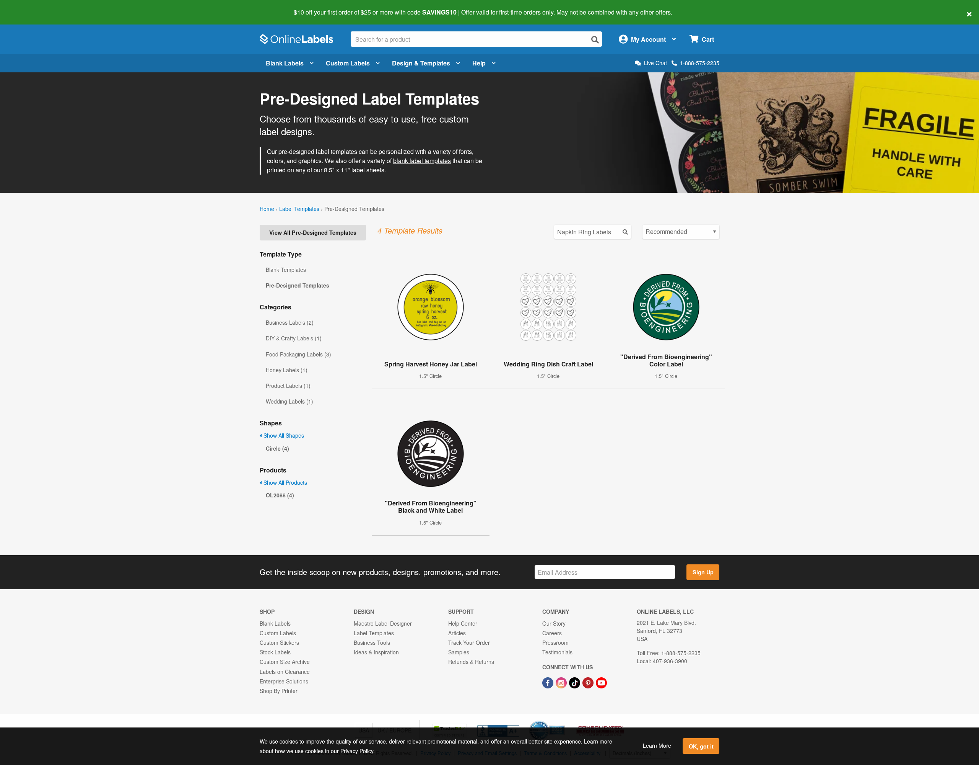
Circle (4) (277, 448)
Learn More (657, 745)
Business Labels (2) (290, 322)
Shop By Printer (279, 691)
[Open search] (595, 40)
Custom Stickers (279, 642)
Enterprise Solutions (284, 681)
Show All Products (284, 482)
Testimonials (557, 652)
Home (267, 208)
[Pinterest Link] (588, 682)
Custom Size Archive (285, 661)
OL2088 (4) (280, 495)
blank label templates (422, 160)
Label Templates (299, 208)
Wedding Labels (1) (289, 401)
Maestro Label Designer (383, 623)
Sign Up (703, 572)
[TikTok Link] (575, 682)
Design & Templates (421, 63)
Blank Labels (285, 63)
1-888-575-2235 (699, 63)
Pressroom (555, 642)
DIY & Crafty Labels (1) (294, 338)
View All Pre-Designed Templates (312, 232)
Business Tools (372, 642)
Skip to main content (27, 7)
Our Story (554, 623)
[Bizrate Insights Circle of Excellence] (562, 721)
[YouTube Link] (601, 682)
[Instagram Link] (562, 682)
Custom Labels (348, 63)
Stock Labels (275, 652)
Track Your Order (469, 642)
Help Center (462, 623)
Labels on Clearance (285, 671)
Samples (458, 652)
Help (479, 63)
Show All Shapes (283, 435)
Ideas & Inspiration (376, 652)
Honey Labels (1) (286, 370)
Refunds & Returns (471, 661)
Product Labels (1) (288, 385)
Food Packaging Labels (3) (298, 354)
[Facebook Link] (548, 682)
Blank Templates (286, 269)
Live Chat (655, 63)
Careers (552, 633)
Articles (457, 633)
